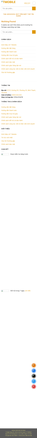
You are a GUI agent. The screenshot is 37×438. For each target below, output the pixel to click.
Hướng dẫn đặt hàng (8, 48)
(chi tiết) (28, 291)
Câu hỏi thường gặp (8, 72)
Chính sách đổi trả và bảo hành (12, 58)
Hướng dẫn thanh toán (9, 52)
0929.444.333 (17, 95)
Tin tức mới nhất (6, 137)
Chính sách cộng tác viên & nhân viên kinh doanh (18, 69)
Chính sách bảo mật (8, 62)
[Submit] (34, 8)
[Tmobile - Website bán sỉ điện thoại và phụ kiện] (12, 3)
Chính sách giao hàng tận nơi (11, 65)
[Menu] (34, 3)
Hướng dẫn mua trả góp (9, 55)
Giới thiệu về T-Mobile (8, 45)
